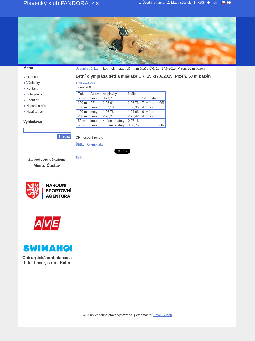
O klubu (32, 77)
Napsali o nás (36, 106)
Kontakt (32, 88)
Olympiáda (95, 144)
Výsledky (33, 83)
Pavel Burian (162, 315)
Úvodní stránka (87, 68)
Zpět (79, 158)
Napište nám (35, 111)
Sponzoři (32, 100)
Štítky (80, 144)
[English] (229, 3)
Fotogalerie (34, 94)
